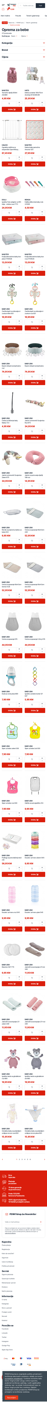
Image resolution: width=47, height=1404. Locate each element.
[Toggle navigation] (3, 5)
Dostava (4, 1287)
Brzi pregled (12, 73)
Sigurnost (5, 1258)
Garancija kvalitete (8, 1279)
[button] (4, 9)
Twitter (4, 1337)
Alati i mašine (5, 16)
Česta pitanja (6, 1245)
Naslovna (11, 23)
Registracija (6, 1249)
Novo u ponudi (7, 1308)
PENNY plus (20, 23)
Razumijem (11, 1398)
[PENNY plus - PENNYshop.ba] (11, 5)
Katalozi (4, 1320)
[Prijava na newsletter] (39, 1222)
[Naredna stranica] (44, 1159)
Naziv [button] (13, 36)
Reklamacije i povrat (9, 1283)
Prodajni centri (7, 1312)
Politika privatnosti (8, 1266)
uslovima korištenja (10, 1233)
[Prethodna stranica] (2, 1159)
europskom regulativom (14, 1378)
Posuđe (18, 16)
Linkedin (5, 1333)
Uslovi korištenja (7, 1262)
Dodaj (11, 109)
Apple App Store (7, 1350)
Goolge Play (6, 1345)
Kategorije (5, 1304)
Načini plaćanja (7, 1291)
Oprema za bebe (15, 25)
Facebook (5, 1329)
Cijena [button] (23, 36)
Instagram (5, 1341)
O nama (4, 1299)
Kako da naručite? (8, 1253)
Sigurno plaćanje (7, 1274)
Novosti (4, 1316)
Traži (40, 5)
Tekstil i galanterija (32, 16)
